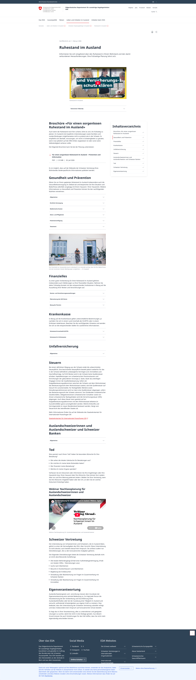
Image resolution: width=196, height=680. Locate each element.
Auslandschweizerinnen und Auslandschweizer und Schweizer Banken (126, 158)
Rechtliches (48, 676)
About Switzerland (138, 651)
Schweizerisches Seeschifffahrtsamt (138, 657)
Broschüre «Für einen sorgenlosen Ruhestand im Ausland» (124, 132)
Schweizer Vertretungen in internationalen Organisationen (110, 653)
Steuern (116, 153)
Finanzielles (117, 141)
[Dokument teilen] (156, 32)
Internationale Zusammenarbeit (107, 662)
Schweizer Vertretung (120, 167)
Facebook (75, 646)
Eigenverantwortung (120, 171)
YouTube (86, 650)
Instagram (75, 650)
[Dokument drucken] (152, 32)
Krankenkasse (118, 145)
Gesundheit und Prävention (122, 137)
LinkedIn (75, 653)
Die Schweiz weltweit (108, 646)
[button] (42, 20)
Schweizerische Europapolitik (142, 646)
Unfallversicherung (119, 149)
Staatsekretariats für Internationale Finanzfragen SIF (67, 418)
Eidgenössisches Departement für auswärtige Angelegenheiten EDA (87, 8)
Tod (114, 163)
